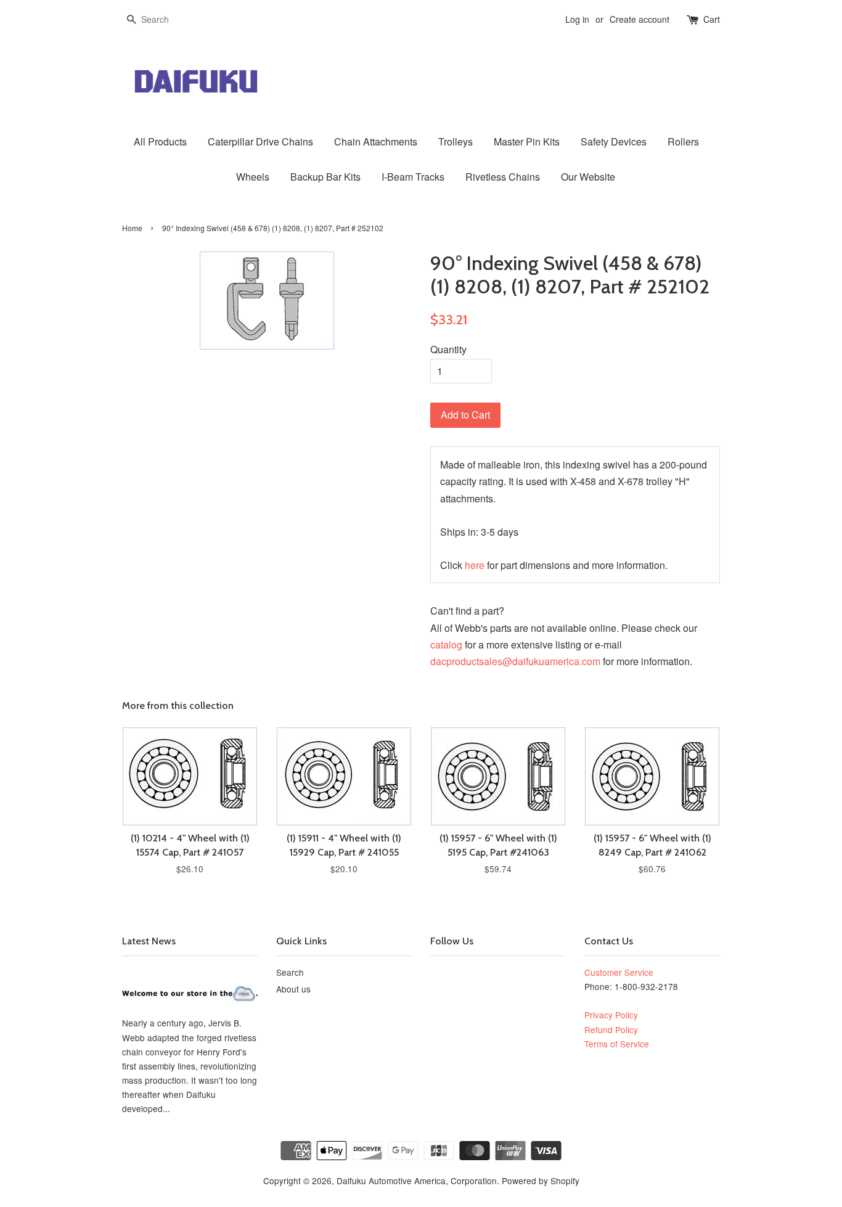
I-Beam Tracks (413, 177)
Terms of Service (616, 1043)
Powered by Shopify (540, 1180)
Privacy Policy (611, 1015)
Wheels (252, 177)
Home (132, 228)
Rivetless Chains (502, 177)
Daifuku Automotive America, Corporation (417, 1180)
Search (290, 972)
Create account (639, 19)
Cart (711, 19)
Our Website (588, 177)
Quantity (448, 349)
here (474, 565)
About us (293, 989)
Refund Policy (611, 1029)
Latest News (149, 941)
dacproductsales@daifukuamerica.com (515, 661)
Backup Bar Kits (325, 177)
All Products (160, 141)
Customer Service (618, 972)
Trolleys (455, 141)
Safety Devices (614, 141)
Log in (577, 19)
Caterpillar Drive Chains (260, 141)
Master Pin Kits (527, 141)
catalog (446, 644)
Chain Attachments (375, 141)
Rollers (683, 141)
